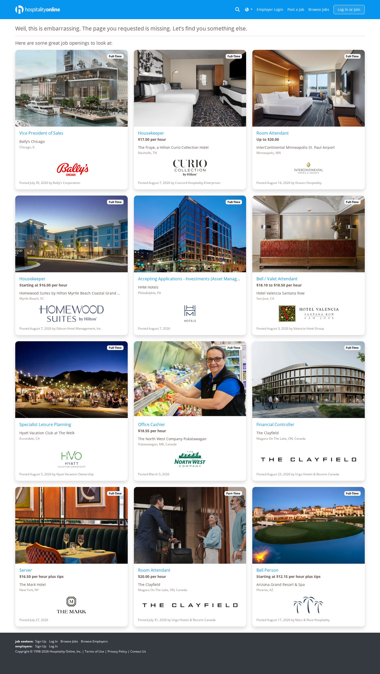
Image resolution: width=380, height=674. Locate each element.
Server (25, 570)
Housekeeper (151, 133)
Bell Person (267, 570)
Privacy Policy (117, 651)
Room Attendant (272, 133)
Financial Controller (275, 424)
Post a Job (295, 9)
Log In (53, 641)
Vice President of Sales (41, 133)
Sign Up (40, 641)
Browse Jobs (318, 9)
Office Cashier (151, 424)
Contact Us (138, 651)
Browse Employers (94, 641)
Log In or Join (349, 9)
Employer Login (270, 9)
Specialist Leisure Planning (45, 424)
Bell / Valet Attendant (277, 279)
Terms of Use (94, 651)
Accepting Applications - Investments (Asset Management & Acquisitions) (209, 279)
